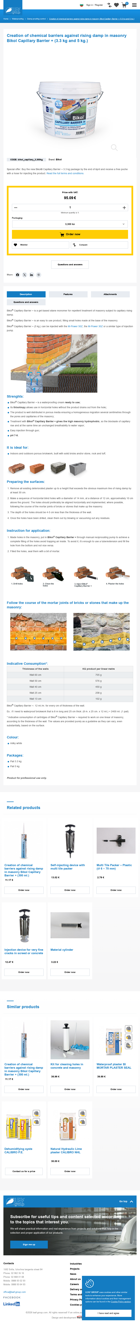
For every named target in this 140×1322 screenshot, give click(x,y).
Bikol (59, 159)
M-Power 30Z (95, 326)
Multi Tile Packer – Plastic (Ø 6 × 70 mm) (114, 867)
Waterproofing (18, 19)
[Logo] (12, 7)
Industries (76, 1264)
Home (5, 19)
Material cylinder (62, 950)
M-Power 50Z (75, 326)
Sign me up (29, 1244)
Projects (75, 1269)
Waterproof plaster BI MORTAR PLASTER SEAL (114, 1066)
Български (82, 5)
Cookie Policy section (121, 1301)
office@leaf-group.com (14, 1292)
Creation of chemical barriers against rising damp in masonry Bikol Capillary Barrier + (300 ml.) (23, 871)
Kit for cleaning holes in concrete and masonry (67, 1066)
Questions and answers (70, 264)
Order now (73, 234)
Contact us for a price (23, 1171)
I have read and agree (108, 1313)
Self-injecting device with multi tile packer (68, 867)
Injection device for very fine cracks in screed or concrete (23, 951)
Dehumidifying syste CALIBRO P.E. (18, 1150)
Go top (123, 1201)
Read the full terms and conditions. (65, 173)
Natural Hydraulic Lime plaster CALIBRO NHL (66, 1150)
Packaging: (17, 218)
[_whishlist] (116, 4)
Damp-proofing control (36, 19)
